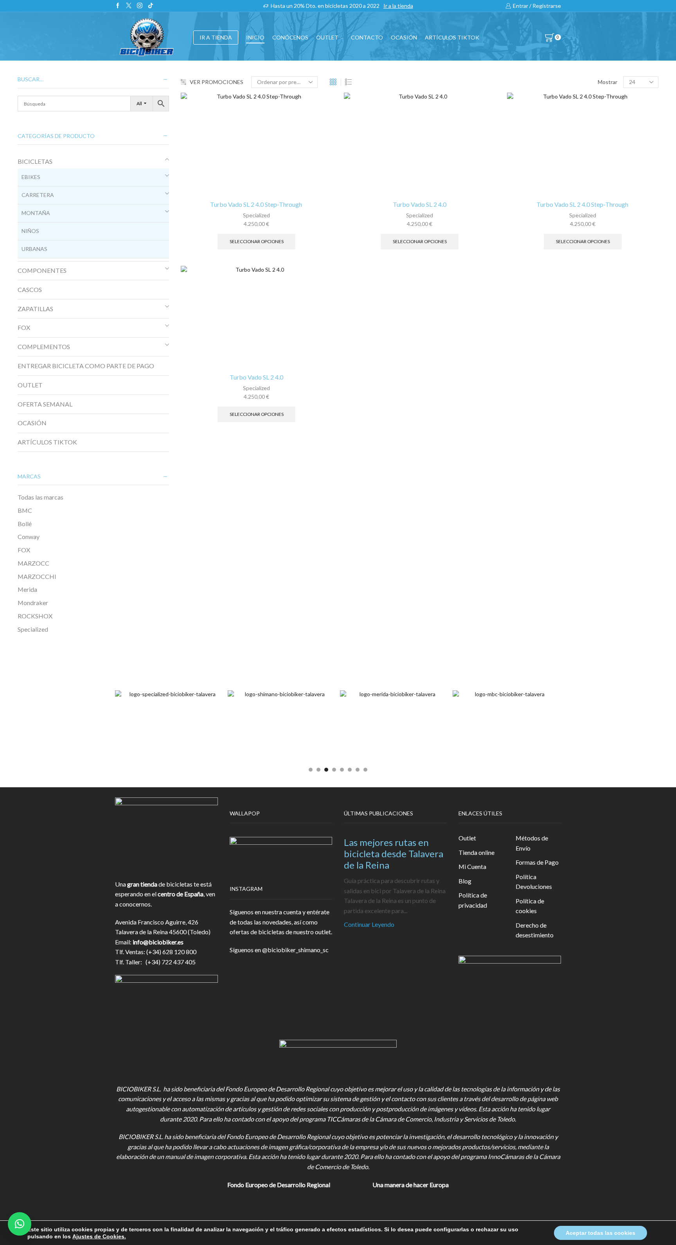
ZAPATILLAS (35, 308)
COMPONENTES (42, 270)
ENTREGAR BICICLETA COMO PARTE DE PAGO (86, 365)
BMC (25, 510)
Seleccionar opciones (257, 241)
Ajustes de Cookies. (99, 1236)
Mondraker (33, 602)
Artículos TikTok (452, 37)
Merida (27, 589)
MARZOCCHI (37, 576)
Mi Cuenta (472, 866)
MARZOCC (33, 563)
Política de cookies (530, 906)
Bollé (25, 523)
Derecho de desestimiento (535, 930)
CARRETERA (38, 195)
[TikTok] (150, 6)
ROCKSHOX (35, 616)
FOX (24, 327)
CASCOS (30, 289)
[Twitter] (128, 6)
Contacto (367, 37)
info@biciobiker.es (158, 942)
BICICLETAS (35, 161)
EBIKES (31, 177)
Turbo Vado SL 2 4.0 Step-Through (256, 204)
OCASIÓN (404, 37)
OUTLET (327, 37)
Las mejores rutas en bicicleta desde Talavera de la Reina (393, 854)
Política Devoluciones (534, 881)
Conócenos (290, 37)
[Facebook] (117, 6)
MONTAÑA (36, 213)
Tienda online (476, 852)
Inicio (255, 37)
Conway (29, 536)
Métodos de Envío (532, 843)
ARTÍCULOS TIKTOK (47, 442)
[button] (311, 770)
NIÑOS (30, 231)
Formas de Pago (537, 862)
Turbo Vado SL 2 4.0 (419, 204)
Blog (464, 881)
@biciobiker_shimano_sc (295, 949)
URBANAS (34, 248)
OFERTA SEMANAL (45, 404)
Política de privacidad (472, 900)
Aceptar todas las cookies (600, 1233)
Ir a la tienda (398, 5)
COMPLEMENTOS (44, 346)
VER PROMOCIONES (216, 82)
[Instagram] (139, 6)
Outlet (467, 838)
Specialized (256, 215)
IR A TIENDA (216, 37)
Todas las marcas (40, 497)
